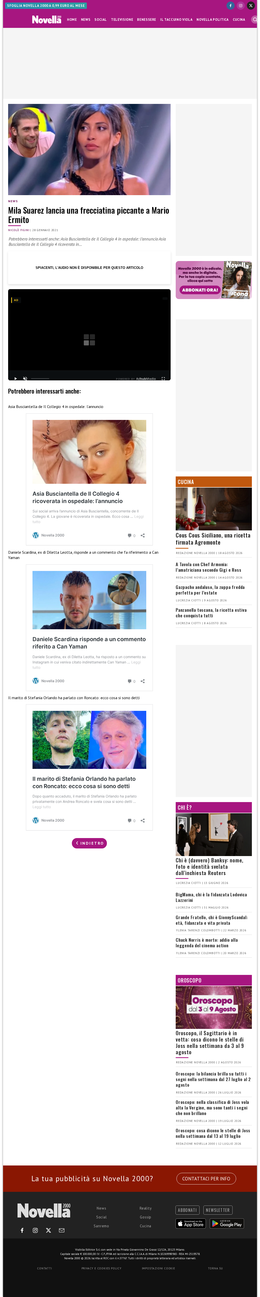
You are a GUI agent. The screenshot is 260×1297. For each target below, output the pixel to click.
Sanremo (101, 1226)
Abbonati (187, 1210)
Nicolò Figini (18, 230)
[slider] (40, 379)
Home (72, 19)
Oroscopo (189, 980)
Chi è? (185, 807)
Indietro (91, 843)
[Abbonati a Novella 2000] (214, 280)
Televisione (122, 19)
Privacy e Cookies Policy (102, 1268)
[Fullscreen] (163, 378)
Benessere (146, 19)
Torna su (215, 1268)
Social (100, 19)
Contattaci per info (206, 1179)
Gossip (145, 1217)
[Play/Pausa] (15, 378)
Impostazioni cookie (158, 1268)
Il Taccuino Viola (176, 19)
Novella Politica (213, 19)
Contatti (44, 1268)
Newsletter (218, 1210)
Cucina (239, 19)
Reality (146, 1208)
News (86, 19)
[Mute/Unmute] (25, 378)
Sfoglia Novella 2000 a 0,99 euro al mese (46, 6)
